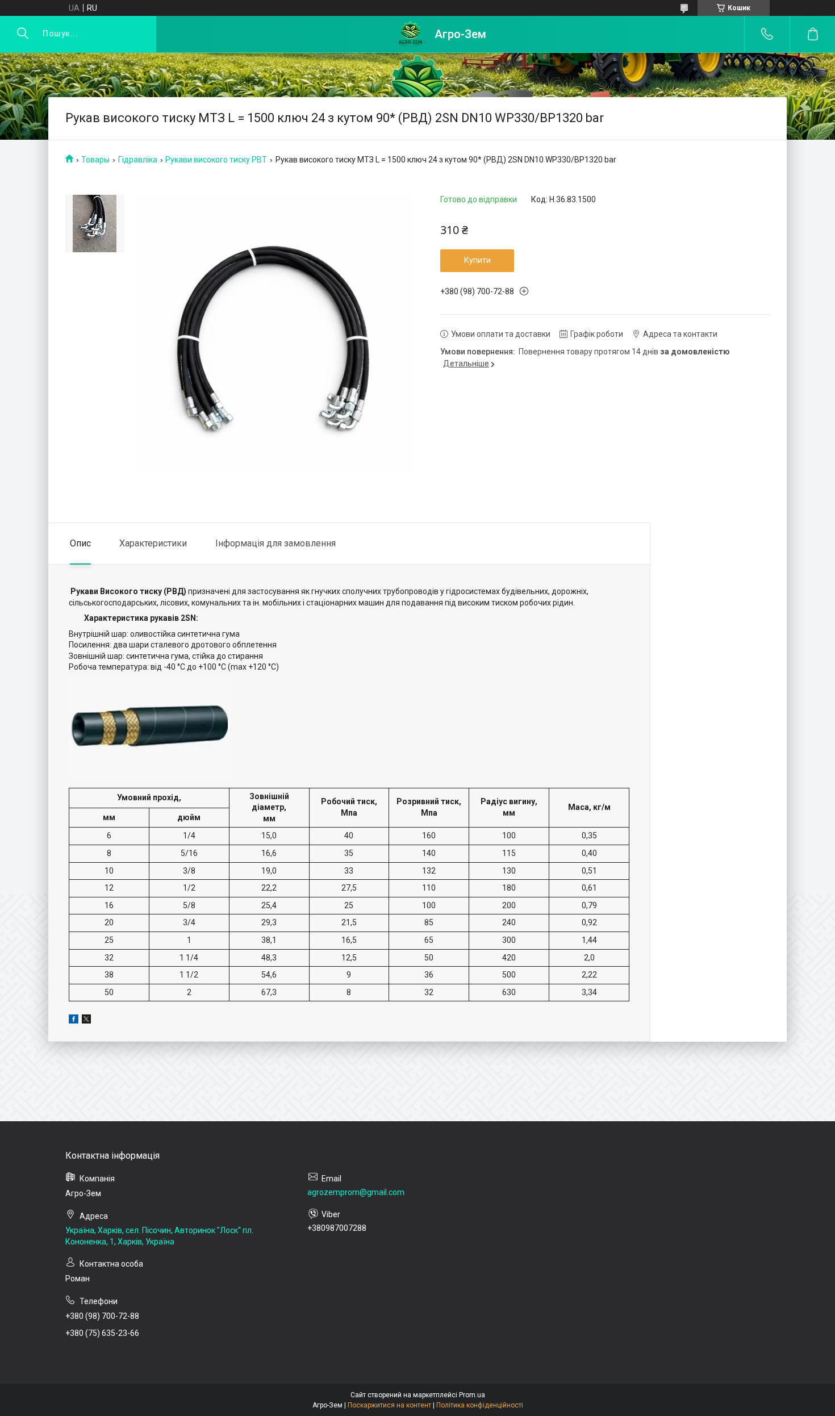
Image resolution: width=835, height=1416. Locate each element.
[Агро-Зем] (410, 34)
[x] (86, 1020)
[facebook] (73, 1020)
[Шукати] (22, 34)
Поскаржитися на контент (389, 1405)
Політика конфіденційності (479, 1405)
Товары (95, 159)
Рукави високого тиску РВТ (216, 159)
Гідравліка (137, 159)
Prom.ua (472, 1395)
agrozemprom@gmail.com (355, 1192)
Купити (477, 260)
